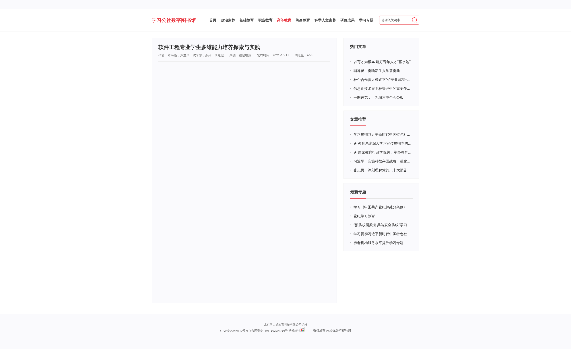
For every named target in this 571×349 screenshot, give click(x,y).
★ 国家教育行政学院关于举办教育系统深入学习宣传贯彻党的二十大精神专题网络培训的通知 (383, 152)
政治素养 (228, 20)
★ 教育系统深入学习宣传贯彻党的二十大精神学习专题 (383, 143)
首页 (212, 20)
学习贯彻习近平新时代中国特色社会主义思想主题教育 (383, 233)
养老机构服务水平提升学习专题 (378, 242)
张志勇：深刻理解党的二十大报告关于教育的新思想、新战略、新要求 (383, 170)
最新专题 (358, 191)
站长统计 (294, 330)
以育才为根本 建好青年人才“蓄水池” (382, 61)
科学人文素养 (325, 20)
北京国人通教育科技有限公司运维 (285, 324)
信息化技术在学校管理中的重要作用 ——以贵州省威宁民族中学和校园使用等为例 (383, 88)
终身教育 (303, 20)
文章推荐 (358, 119)
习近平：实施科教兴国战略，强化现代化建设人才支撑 (383, 161)
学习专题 (366, 20)
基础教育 (247, 20)
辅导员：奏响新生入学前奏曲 (377, 70)
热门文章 (358, 46)
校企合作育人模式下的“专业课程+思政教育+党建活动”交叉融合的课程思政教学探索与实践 (383, 79)
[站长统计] (302, 330)
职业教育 (265, 20)
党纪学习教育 (364, 216)
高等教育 (284, 20)
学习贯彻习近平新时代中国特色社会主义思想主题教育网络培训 (383, 134)
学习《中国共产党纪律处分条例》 (380, 207)
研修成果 (347, 20)
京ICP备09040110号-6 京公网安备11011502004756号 (254, 330)
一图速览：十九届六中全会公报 (378, 97)
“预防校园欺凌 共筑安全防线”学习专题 (383, 224)
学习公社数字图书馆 (174, 19)
